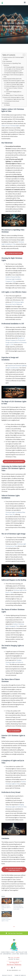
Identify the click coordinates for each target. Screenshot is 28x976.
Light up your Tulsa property (14, 461)
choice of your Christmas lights (10, 125)
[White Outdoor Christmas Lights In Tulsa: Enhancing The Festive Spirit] (18, 901)
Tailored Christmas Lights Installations (15, 82)
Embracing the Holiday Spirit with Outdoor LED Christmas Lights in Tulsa (13, 79)
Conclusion (6, 103)
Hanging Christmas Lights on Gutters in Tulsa (14, 662)
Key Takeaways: (7, 61)
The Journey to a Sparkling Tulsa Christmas (12, 64)
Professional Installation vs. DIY (14, 71)
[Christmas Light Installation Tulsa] (2, 2)
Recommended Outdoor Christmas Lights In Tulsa (6, 919)
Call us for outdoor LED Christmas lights (14, 869)
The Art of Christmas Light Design (14, 84)
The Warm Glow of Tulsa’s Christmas (13, 95)
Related (8, 105)
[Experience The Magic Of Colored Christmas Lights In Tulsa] (6, 901)
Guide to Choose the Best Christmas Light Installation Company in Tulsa (14, 279)
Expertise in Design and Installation (14, 72)
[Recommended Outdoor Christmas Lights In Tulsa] (6, 914)
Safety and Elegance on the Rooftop (15, 86)
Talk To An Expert (14, 730)
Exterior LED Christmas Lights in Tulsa (13, 97)
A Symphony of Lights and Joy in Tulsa (15, 99)
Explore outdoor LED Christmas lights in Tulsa (13, 58)
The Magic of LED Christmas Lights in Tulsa (13, 75)
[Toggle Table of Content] (23, 55)
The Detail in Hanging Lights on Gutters (13, 92)
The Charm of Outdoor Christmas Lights (14, 88)
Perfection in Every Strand (12, 101)
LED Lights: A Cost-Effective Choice (15, 69)
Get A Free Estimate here (14, 253)
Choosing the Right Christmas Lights (15, 67)
